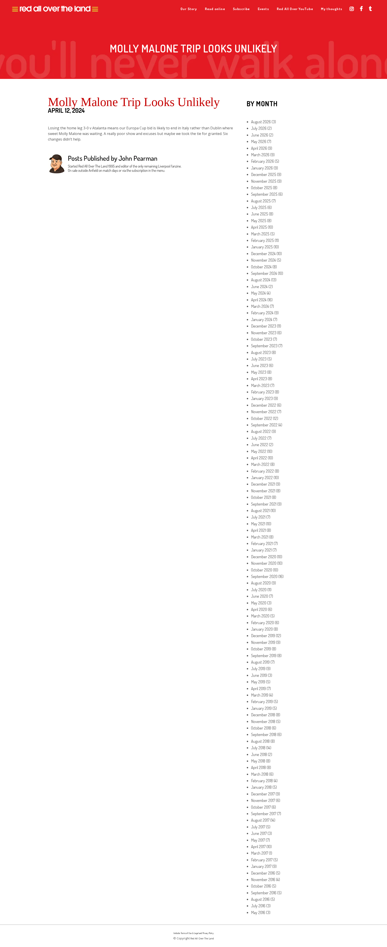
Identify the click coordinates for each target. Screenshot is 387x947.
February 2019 (262, 701)
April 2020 (259, 609)
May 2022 (258, 451)
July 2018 (258, 747)
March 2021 (259, 536)
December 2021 (263, 484)
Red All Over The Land (202, 938)
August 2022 (261, 431)
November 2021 (263, 490)
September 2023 (264, 345)
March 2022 (260, 464)
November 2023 (263, 332)
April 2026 (259, 148)
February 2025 (262, 240)
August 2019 (260, 662)
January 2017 (261, 866)
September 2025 (264, 194)
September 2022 (264, 424)
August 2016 (260, 899)
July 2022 (259, 438)
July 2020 (259, 589)
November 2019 (263, 642)
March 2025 (260, 233)
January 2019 (261, 708)
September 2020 (264, 576)
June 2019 (259, 675)
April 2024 (259, 299)
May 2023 (258, 372)
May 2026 (258, 141)
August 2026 (261, 121)
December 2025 (263, 174)
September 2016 (263, 892)
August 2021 (260, 510)
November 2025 (263, 181)
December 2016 (263, 873)
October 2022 (261, 418)
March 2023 (260, 385)
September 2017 (263, 813)
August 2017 (260, 820)
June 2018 (259, 754)
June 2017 (259, 833)
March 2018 (259, 774)
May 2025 (258, 220)
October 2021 (261, 497)
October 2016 (261, 886)
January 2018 (261, 787)
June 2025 (259, 213)
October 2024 (261, 266)
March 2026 (260, 154)
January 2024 (261, 319)
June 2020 (259, 596)
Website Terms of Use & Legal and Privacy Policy (193, 933)
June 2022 (259, 444)
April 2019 (258, 688)
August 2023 (261, 352)
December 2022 (263, 405)
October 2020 (261, 569)
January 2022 (262, 477)
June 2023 (259, 365)
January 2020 (262, 629)
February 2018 (262, 780)
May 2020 (258, 602)
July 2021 (258, 517)
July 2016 (258, 905)
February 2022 (262, 471)
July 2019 (258, 668)
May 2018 (258, 760)
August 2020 (261, 582)
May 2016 (258, 912)
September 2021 (263, 504)
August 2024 (260, 279)
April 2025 (259, 227)
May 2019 (258, 681)
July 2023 (259, 358)
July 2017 (258, 826)
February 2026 (262, 161)
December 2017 (263, 793)
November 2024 (263, 260)
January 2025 (262, 246)
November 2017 (263, 800)
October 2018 (261, 727)
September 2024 (264, 273)
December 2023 (263, 326)
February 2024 (262, 312)
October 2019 (261, 648)
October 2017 (261, 807)
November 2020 (263, 563)
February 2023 (262, 391)
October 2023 (261, 339)
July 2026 (259, 128)
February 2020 (262, 622)
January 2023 (262, 398)
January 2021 (261, 549)
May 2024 (258, 293)
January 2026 (262, 167)
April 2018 (258, 767)
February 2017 (262, 859)
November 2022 (263, 411)
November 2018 (263, 721)
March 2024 (260, 306)
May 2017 (258, 840)
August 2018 (260, 741)
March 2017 (259, 853)
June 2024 (259, 286)
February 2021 (262, 543)
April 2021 (258, 530)
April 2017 (258, 846)
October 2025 (261, 187)
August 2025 (261, 200)
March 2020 (260, 615)
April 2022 (259, 457)
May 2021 (258, 523)
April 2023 (259, 378)
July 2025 (259, 207)
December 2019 (263, 635)
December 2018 (263, 714)
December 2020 (263, 556)
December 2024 (263, 253)
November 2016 (263, 879)
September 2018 (263, 734)
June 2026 (259, 134)
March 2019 (259, 695)
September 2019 (263, 655)
